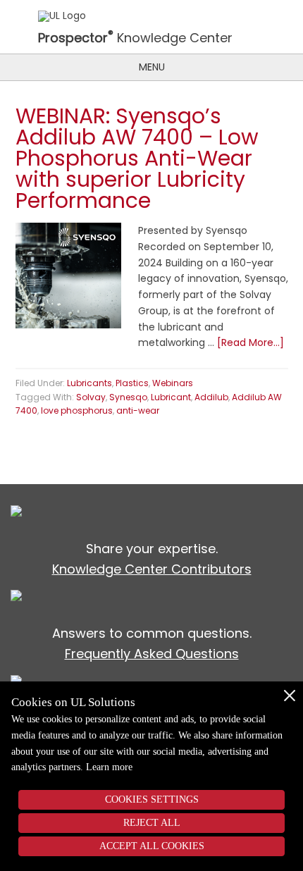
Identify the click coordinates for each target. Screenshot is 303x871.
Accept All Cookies (151, 846)
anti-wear (137, 410)
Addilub (211, 397)
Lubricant (171, 397)
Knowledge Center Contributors (152, 569)
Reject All (151, 822)
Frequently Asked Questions (152, 653)
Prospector (75, 38)
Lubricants (89, 383)
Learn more (109, 767)
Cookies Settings (152, 799)
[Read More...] (250, 342)
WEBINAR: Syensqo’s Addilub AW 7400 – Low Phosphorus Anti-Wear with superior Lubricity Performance (137, 158)
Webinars (172, 383)
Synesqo (128, 397)
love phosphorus (77, 410)
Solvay (91, 397)
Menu (152, 67)
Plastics (132, 383)
